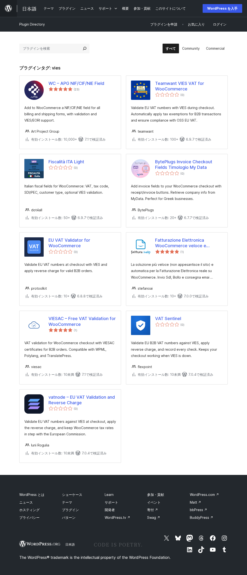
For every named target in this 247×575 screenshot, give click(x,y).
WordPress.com (204, 495)
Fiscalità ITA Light (66, 161)
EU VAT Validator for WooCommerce (69, 243)
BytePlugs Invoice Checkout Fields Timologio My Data (183, 164)
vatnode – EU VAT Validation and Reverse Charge (81, 400)
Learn (109, 495)
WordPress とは (31, 495)
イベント (154, 502)
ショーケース (72, 495)
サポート (111, 502)
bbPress (198, 510)
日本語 (70, 544)
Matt (195, 502)
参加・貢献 (155, 495)
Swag (153, 517)
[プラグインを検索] (84, 48)
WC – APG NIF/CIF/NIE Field (76, 83)
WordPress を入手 (222, 8)
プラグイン (70, 510)
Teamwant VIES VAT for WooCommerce (179, 86)
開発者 (110, 510)
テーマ (67, 502)
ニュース (26, 502)
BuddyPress (201, 517)
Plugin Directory (32, 24)
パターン (68, 517)
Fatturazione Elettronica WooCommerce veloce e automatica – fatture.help (181, 243)
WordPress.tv (117, 517)
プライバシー (29, 517)
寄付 (152, 510)
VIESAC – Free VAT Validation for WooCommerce (82, 321)
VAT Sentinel (168, 318)
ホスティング (29, 510)
